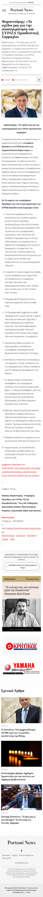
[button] (4, 10)
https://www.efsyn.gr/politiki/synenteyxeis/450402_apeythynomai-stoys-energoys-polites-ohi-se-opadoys (21, 472)
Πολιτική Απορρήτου (26, 855)
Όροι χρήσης (6, 858)
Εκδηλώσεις (6, 855)
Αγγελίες (15, 855)
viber (12, 539)
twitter (5, 539)
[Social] (21, 850)
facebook (20, 535)
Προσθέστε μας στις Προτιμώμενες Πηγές (21, 566)
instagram (31, 535)
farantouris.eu (8, 535)
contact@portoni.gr (21, 863)
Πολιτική (7, 80)
